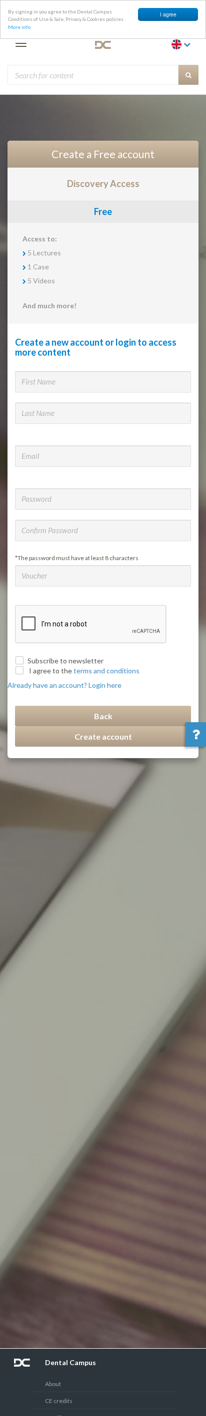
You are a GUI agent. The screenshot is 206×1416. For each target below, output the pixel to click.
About (53, 1384)
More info (19, 27)
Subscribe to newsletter (66, 660)
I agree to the (84, 670)
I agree (168, 14)
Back (103, 716)
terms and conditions (107, 670)
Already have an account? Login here (65, 685)
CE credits (58, 1401)
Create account (103, 736)
